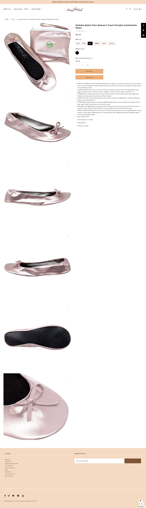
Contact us (8, 472)
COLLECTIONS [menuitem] (35, 9)
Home (6, 19)
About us (7, 459)
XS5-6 (104, 43)
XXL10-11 (111, 43)
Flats (13, 19)
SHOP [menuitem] (26, 9)
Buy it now (89, 77)
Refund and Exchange (11, 463)
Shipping (7, 461)
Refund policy (9, 476)
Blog (6, 470)
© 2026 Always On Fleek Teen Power (13, 501)
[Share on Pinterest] (143, 35)
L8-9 (78, 43)
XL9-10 (97, 43)
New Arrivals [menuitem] (18, 9)
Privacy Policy (9, 465)
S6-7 (90, 43)
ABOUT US (6, 9)
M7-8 (84, 43)
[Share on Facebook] (143, 25)
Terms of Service (10, 467)
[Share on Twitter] (143, 30)
